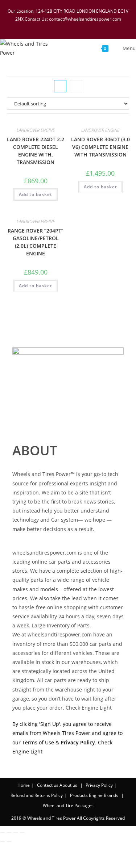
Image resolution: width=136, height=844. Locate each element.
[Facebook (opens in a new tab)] (55, 26)
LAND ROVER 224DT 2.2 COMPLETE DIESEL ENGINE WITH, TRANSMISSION (35, 151)
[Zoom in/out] (2, 832)
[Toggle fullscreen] (9, 832)
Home (23, 785)
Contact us (47, 785)
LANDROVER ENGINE (36, 130)
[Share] (15, 832)
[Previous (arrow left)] (2, 841)
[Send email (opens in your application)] (91, 26)
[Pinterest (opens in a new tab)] (64, 26)
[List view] (76, 86)
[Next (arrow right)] (9, 841)
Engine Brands (103, 795)
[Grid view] (60, 86)
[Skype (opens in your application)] (83, 26)
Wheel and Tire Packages (68, 805)
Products (79, 795)
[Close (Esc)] (22, 832)
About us (68, 785)
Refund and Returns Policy (37, 795)
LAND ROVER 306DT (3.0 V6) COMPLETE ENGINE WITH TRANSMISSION (100, 147)
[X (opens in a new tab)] (45, 26)
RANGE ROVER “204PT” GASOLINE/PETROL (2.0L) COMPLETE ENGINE (35, 242)
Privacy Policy (99, 785)
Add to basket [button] (35, 194)
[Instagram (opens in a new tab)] (74, 26)
